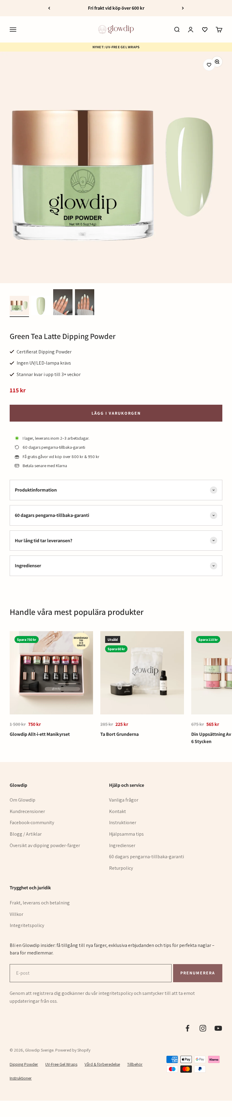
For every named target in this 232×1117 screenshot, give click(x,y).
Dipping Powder (24, 1064)
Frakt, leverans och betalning (40, 903)
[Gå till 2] (41, 306)
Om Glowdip (22, 800)
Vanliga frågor (123, 800)
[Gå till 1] (19, 306)
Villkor (16, 914)
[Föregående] (49, 8)
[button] (204, 29)
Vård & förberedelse (102, 1064)
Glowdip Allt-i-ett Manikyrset (40, 734)
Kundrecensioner (27, 811)
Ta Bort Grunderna (119, 734)
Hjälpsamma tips (126, 834)
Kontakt (117, 811)
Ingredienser (122, 845)
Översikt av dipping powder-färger (45, 845)
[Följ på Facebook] (187, 1028)
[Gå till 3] (62, 303)
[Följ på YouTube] (218, 1028)
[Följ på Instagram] (203, 1028)
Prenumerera (197, 973)
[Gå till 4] (84, 303)
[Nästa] (183, 8)
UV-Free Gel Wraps (61, 1064)
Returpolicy (121, 868)
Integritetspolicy (27, 925)
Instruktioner (122, 822)
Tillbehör (135, 1064)
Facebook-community (32, 822)
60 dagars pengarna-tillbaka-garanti (146, 856)
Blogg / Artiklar (26, 834)
